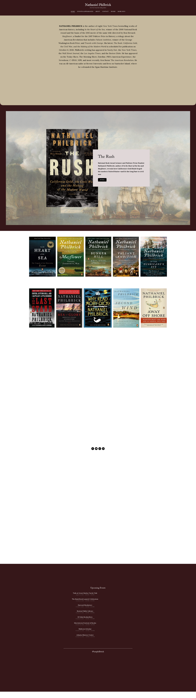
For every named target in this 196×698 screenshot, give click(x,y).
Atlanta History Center (85, 635)
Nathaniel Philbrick (98, 5)
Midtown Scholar (85, 629)
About (97, 11)
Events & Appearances (85, 11)
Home (73, 11)
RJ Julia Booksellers (85, 617)
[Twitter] (96, 448)
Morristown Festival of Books (85, 623)
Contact (105, 11)
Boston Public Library (85, 611)
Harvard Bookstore (85, 605)
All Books (102, 179)
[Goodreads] (99, 448)
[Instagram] (103, 448)
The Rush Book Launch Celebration (85, 599)
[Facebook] (92, 448)
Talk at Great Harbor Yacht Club (85, 593)
